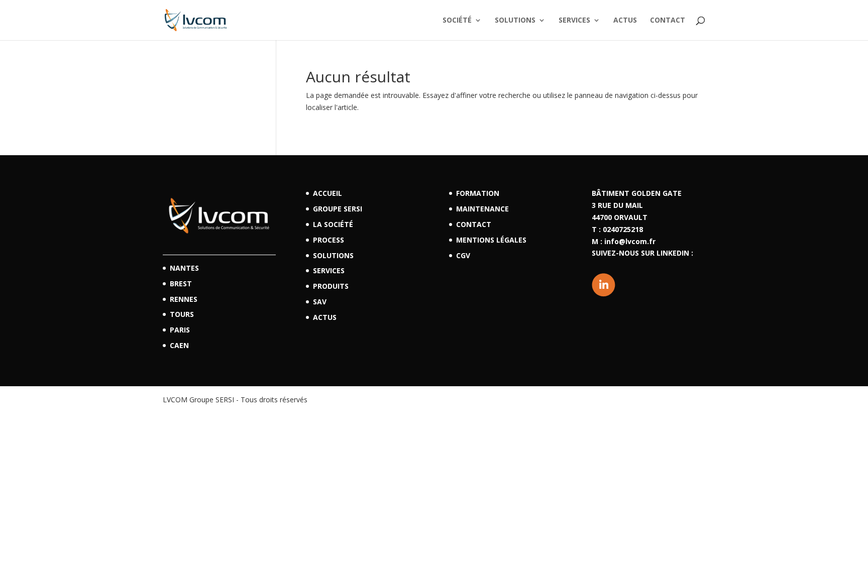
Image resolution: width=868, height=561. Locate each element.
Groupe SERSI (337, 208)
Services (574, 21)
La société (333, 224)
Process (328, 240)
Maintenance (482, 208)
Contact (667, 21)
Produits (331, 286)
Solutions (515, 21)
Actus (625, 21)
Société (457, 21)
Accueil (327, 193)
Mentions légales (491, 240)
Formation (477, 193)
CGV (463, 255)
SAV (320, 301)
